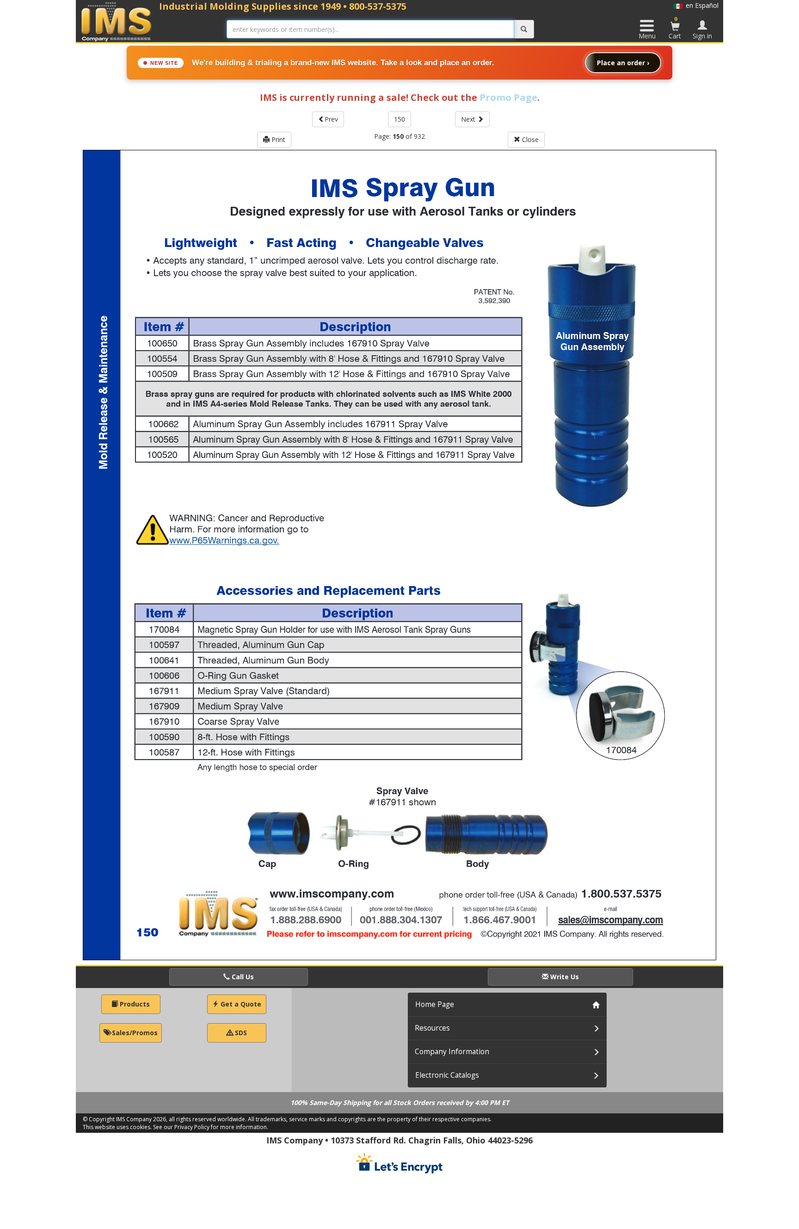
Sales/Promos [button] (134, 1032)
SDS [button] (240, 1032)
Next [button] (469, 119)
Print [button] (277, 139)
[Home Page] (116, 21)
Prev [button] (331, 119)
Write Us (563, 976)
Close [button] (529, 139)
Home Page (434, 1004)
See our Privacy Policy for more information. (210, 1127)
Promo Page (508, 97)
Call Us (242, 976)
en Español (700, 5)
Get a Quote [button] (240, 1004)
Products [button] (134, 1004)
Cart (675, 27)
